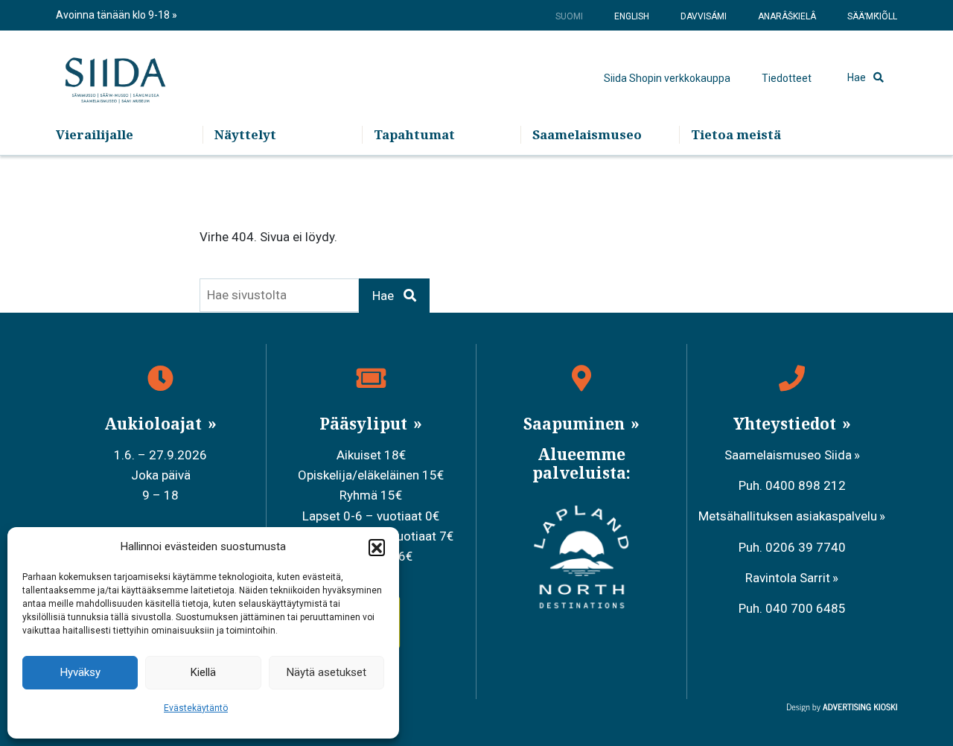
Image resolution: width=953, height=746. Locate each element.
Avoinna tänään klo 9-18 (114, 15)
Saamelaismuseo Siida (788, 454)
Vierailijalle (94, 134)
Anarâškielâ (787, 16)
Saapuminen (575, 423)
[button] (376, 547)
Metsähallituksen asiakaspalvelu (787, 516)
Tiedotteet (787, 78)
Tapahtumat (414, 134)
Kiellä (203, 672)
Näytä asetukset (326, 672)
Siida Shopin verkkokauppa (667, 78)
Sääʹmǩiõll (872, 16)
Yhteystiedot (786, 423)
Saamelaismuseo (587, 134)
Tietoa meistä (736, 134)
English (631, 16)
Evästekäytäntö (196, 708)
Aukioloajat (154, 423)
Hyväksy (80, 672)
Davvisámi (704, 16)
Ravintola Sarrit (787, 577)
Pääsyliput (365, 423)
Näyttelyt (245, 134)
